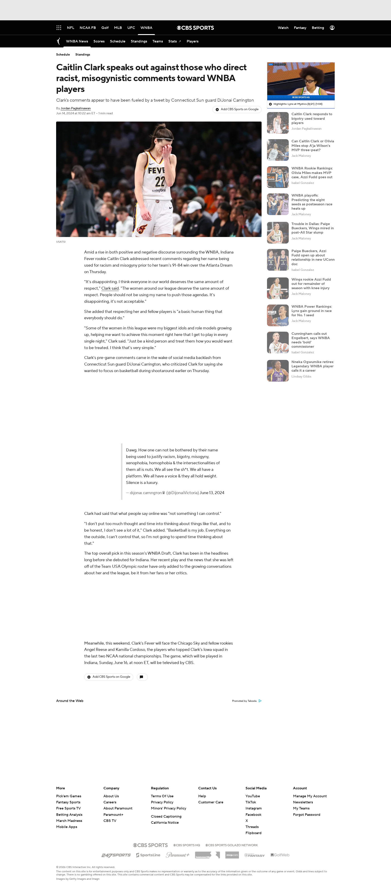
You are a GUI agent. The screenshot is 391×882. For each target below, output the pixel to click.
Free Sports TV (68, 808)
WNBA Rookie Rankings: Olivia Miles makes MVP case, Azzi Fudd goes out (312, 172)
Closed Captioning (166, 816)
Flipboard (254, 833)
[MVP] (232, 853)
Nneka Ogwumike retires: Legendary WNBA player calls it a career (312, 366)
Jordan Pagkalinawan (76, 108)
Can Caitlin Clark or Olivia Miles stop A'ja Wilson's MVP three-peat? (312, 145)
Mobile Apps (66, 827)
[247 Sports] (116, 854)
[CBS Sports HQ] (186, 844)
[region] (301, 81)
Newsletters (303, 802)
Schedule (63, 55)
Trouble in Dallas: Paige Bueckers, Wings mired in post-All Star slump (312, 228)
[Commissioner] (207, 853)
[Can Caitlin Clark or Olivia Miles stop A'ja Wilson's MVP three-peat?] (278, 150)
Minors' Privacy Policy (168, 808)
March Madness (69, 821)
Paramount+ (113, 814)
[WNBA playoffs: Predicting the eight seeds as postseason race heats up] (278, 204)
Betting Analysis (69, 814)
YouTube (253, 796)
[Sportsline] (148, 854)
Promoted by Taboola (244, 697)
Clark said (110, 288)
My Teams (301, 808)
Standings (82, 55)
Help (202, 796)
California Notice (165, 822)
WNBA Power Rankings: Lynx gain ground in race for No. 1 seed (311, 310)
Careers (109, 802)
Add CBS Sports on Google (240, 109)
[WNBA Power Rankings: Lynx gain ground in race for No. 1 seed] (278, 315)
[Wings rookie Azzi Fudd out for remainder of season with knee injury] (278, 288)
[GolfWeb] (280, 855)
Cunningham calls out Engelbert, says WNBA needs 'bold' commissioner (310, 340)
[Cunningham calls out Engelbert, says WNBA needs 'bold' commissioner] (278, 342)
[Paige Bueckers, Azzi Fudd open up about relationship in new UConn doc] (278, 260)
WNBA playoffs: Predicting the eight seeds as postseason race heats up (311, 202)
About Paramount (117, 808)
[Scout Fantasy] (254, 855)
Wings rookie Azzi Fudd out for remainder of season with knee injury (311, 283)
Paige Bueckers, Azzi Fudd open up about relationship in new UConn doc (313, 257)
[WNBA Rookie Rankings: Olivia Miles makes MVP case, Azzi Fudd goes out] (278, 177)
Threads (252, 827)
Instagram (254, 808)
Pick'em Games (68, 796)
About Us (111, 796)
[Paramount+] (178, 854)
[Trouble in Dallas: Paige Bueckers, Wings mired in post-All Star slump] (278, 233)
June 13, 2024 (180, 479)
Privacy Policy (162, 802)
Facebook (253, 814)
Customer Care (210, 802)
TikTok (251, 802)
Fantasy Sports (68, 802)
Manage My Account (310, 796)
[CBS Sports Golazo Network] (231, 844)
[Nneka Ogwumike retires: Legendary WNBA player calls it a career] (278, 371)
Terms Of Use (162, 796)
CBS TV (109, 821)
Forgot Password (306, 814)
